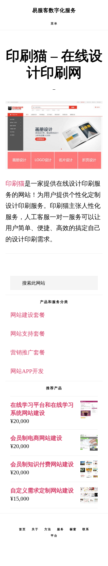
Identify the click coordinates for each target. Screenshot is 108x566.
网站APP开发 (27, 371)
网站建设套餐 (27, 315)
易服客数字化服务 (54, 10)
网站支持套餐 (27, 333)
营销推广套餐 (27, 352)
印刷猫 (14, 183)
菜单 (54, 23)
